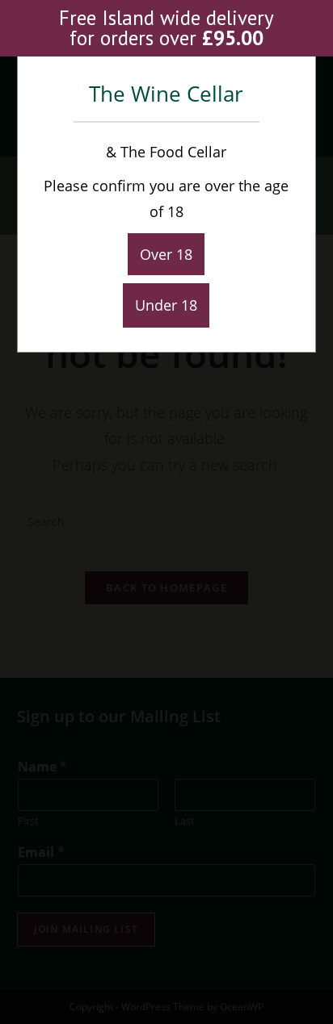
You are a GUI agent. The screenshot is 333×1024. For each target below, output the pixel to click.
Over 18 (166, 254)
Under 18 (166, 305)
